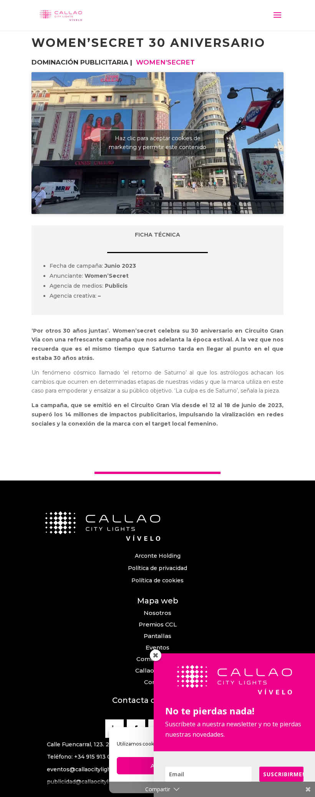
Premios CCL (158, 624)
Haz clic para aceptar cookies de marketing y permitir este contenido (157, 143)
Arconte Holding (158, 555)
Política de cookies (157, 580)
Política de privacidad (157, 568)
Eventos (157, 647)
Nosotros (157, 612)
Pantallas (157, 636)
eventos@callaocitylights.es (85, 769)
